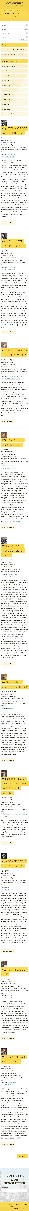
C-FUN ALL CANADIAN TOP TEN (14, 49)
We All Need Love (12, 267)
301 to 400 (7, 85)
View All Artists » (24, 39)
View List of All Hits (9, 66)
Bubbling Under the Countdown (13, 114)
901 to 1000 (7, 104)
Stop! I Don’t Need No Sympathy (17, 814)
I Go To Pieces (11, 1083)
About (14, 16)
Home (3, 10)
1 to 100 (6, 71)
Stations (7, 13)
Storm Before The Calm (14, 376)
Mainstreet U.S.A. (12, 466)
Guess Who (15, 519)
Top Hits (10, 10)
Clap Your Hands (12, 574)
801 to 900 (7, 99)
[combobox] (14, 25)
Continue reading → (8, 223)
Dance (9, 887)
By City (17, 10)
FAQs (14, 13)
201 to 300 (7, 80)
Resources (21, 13)
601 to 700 (7, 95)
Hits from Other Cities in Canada (13, 54)
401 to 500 (7, 90)
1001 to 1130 (7, 109)
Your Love (10, 995)
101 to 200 (7, 75)
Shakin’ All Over (16, 521)
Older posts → (22, 1156)
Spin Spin (10, 708)
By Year (24, 10)
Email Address (6, 1187)
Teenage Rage (11, 154)
